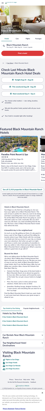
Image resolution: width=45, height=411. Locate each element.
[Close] (42, 392)
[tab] (6, 38)
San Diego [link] (10, 63)
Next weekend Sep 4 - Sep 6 (24, 94)
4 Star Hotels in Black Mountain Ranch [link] (15, 321)
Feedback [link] (33, 382)
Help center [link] (26, 379)
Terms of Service (20, 408)
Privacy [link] (11, 379)
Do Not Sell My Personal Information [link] (18, 382)
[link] (22, 360)
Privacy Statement (9, 408)
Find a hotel (22, 53)
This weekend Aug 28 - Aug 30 (24, 87)
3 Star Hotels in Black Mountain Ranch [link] (15, 325)
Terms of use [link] (18, 379)
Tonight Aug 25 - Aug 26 (24, 80)
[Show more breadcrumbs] (3, 63)
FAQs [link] (32, 379)
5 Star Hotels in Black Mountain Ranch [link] (15, 317)
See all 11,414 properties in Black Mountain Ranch (22, 189)
